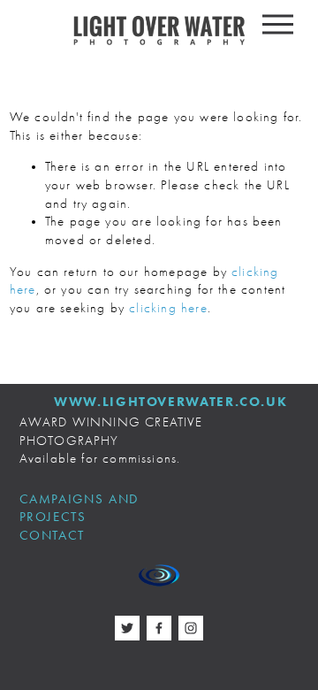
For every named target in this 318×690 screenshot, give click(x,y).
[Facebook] (159, 628)
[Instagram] (190, 628)
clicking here (168, 308)
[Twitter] (127, 628)
